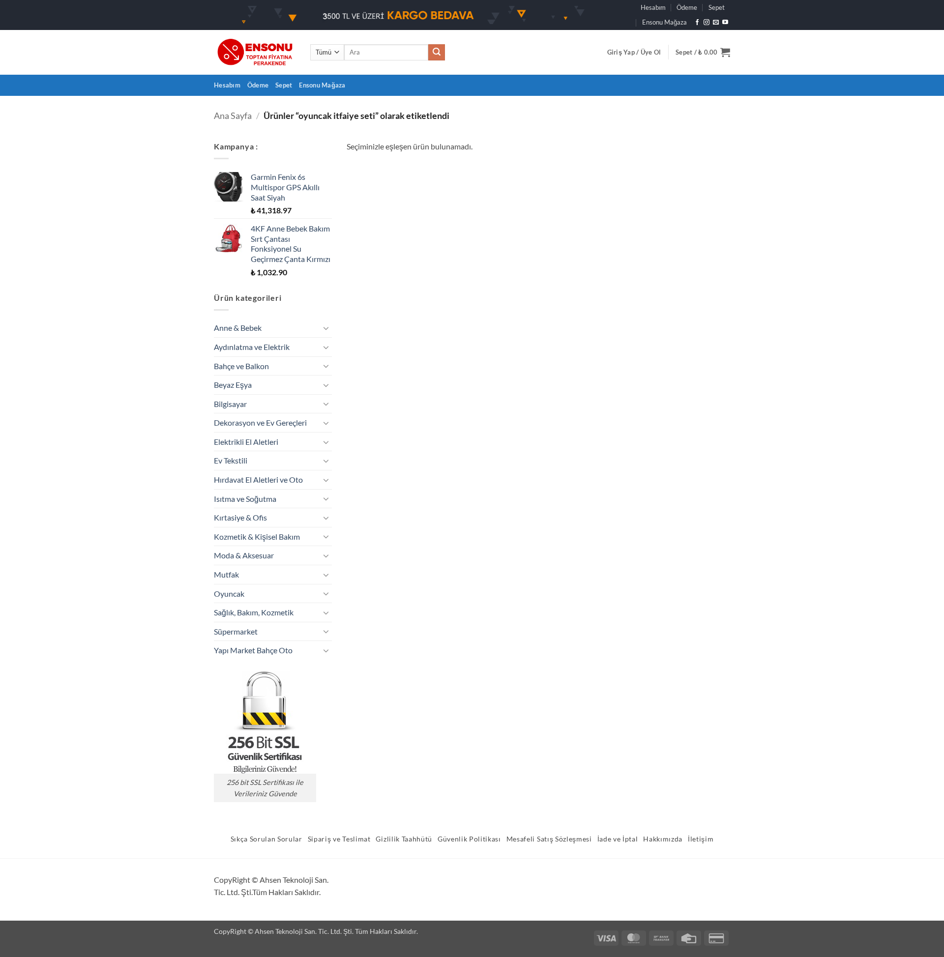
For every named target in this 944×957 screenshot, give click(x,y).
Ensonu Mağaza (664, 22)
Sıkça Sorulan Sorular (266, 839)
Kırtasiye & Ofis (240, 517)
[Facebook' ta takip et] (697, 22)
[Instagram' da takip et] (706, 22)
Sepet (716, 7)
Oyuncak (229, 593)
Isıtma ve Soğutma (245, 498)
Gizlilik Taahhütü (404, 839)
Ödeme (687, 7)
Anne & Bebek (238, 327)
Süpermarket (236, 631)
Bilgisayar (230, 403)
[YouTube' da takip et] (725, 22)
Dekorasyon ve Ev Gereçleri (260, 422)
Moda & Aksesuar (244, 555)
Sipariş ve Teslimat (339, 839)
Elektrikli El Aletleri (246, 441)
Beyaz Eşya (233, 384)
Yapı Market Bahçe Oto (253, 650)
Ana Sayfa (233, 115)
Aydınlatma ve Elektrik (252, 346)
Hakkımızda (662, 839)
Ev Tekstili (230, 460)
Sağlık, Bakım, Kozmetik (254, 612)
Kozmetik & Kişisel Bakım (257, 536)
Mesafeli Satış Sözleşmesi (549, 839)
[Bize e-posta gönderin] (716, 22)
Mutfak (226, 574)
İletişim (700, 839)
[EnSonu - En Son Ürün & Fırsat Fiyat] (254, 52)
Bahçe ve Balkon (241, 366)
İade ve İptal (617, 839)
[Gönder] (436, 52)
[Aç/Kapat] (326, 328)
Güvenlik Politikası (469, 839)
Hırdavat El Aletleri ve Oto (258, 479)
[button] (634, 52)
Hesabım (653, 7)
